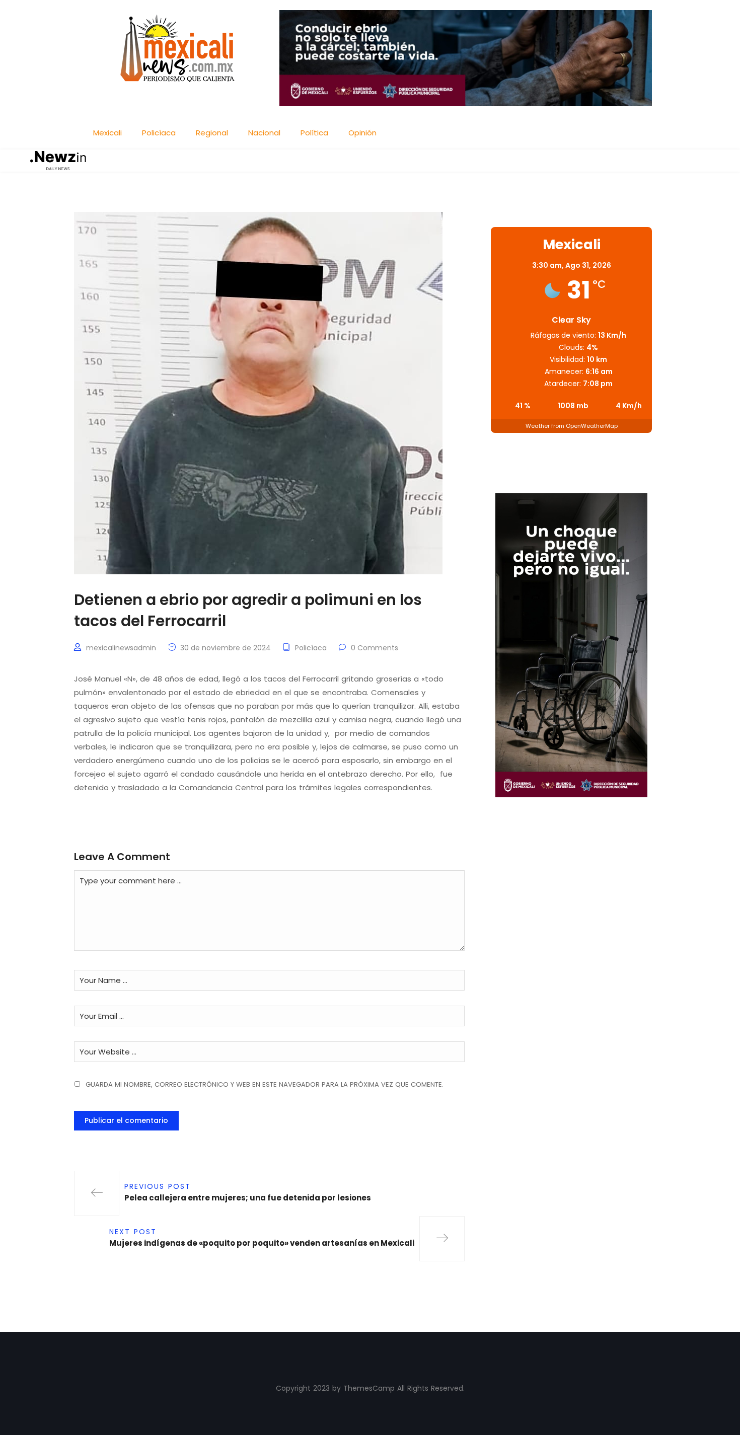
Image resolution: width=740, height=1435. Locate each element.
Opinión (362, 132)
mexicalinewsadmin (121, 648)
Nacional (264, 132)
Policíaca (159, 132)
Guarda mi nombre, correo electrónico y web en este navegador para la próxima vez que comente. (264, 1084)
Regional (212, 132)
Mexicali (107, 132)
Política (314, 132)
